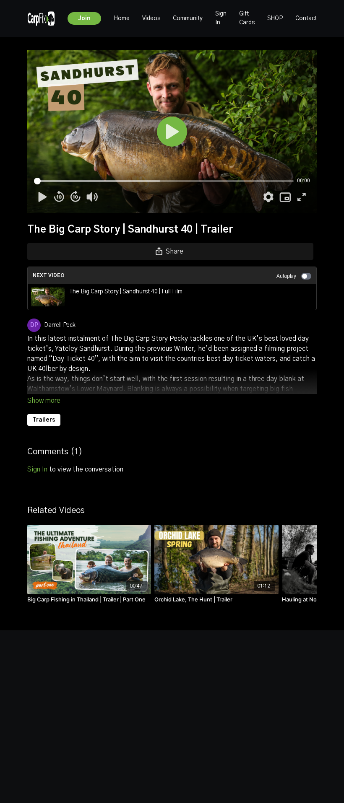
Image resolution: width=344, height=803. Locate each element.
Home (122, 18)
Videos (151, 18)
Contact (306, 18)
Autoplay (286, 276)
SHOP (275, 18)
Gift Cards (247, 18)
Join (84, 18)
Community (188, 18)
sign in (37, 469)
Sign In (221, 18)
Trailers (43, 420)
